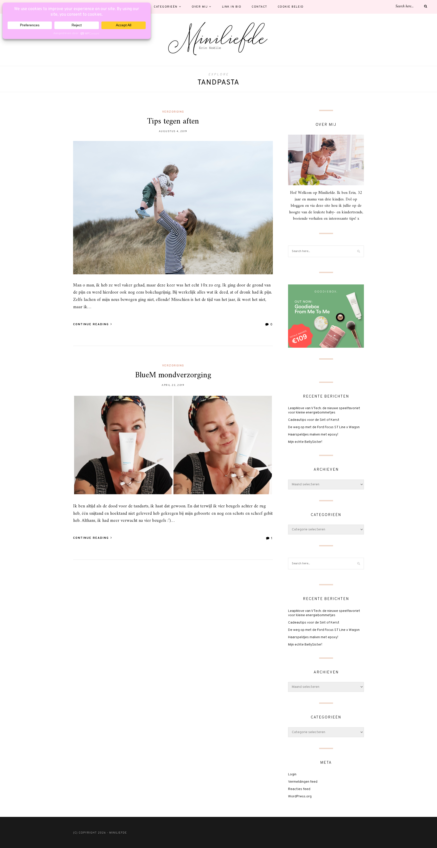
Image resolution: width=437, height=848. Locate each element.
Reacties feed (299, 789)
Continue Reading (91, 324)
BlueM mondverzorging (173, 375)
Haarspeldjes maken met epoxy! (313, 434)
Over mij (200, 7)
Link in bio (232, 7)
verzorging (173, 112)
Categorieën (166, 7)
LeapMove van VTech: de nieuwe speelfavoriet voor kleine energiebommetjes (324, 410)
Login (292, 774)
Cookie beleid (291, 7)
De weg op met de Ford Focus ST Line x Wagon (324, 427)
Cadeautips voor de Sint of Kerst (313, 420)
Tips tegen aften (173, 121)
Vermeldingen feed (302, 782)
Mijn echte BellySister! (305, 442)
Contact (259, 7)
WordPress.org (300, 796)
